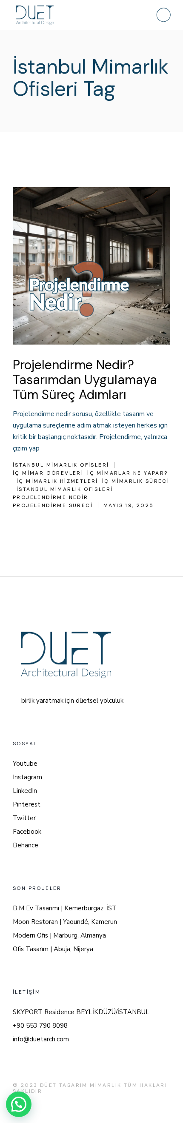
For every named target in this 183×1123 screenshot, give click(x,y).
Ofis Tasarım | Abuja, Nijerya (53, 949)
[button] (18, 1104)
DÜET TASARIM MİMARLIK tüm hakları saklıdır (90, 1088)
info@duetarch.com (41, 1039)
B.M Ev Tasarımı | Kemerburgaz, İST (65, 908)
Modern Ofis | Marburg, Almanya (59, 935)
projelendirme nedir (51, 497)
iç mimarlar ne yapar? (127, 473)
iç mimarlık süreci (135, 481)
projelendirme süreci (53, 505)
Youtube (25, 763)
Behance (25, 845)
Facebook (27, 831)
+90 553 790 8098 (40, 1025)
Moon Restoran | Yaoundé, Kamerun (65, 922)
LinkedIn (25, 791)
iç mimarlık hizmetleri (57, 481)
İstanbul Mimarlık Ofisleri (61, 465)
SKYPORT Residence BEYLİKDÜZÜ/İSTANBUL (81, 1012)
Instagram (27, 777)
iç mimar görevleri (48, 473)
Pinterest (26, 804)
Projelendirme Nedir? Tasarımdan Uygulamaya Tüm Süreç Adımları (85, 379)
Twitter (24, 818)
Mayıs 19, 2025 (128, 505)
